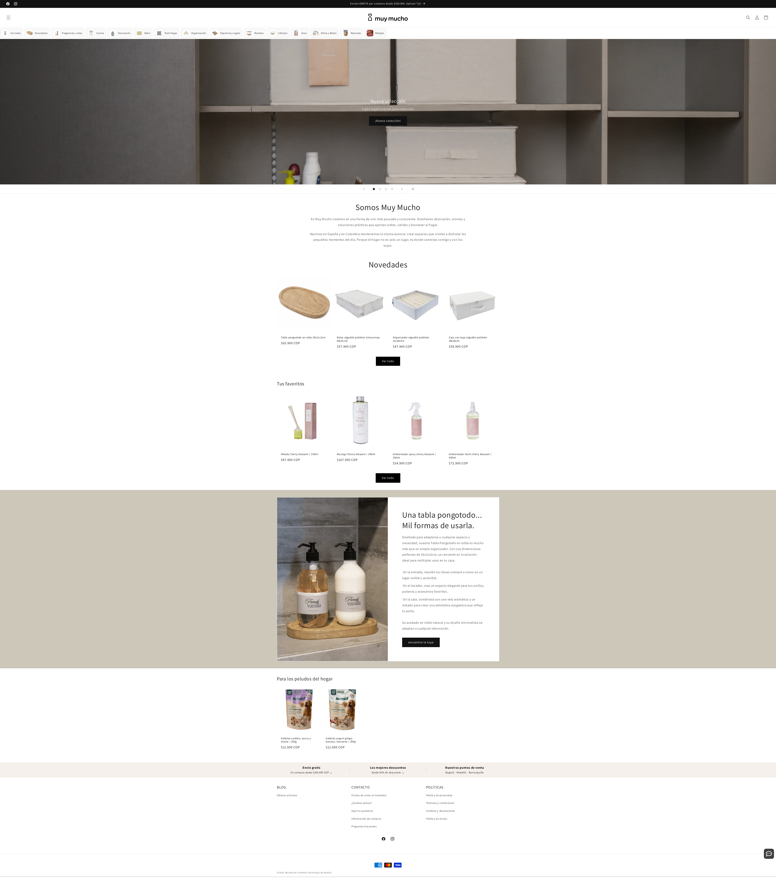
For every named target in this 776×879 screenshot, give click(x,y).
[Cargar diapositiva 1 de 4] (374, 189)
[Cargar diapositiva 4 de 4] (392, 189)
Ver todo (388, 361)
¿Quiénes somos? (361, 803)
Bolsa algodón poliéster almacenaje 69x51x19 (358, 339)
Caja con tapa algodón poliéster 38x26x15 (468, 339)
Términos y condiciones (440, 803)
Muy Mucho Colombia (296, 872)
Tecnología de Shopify (320, 872)
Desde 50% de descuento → (388, 772)
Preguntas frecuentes (363, 826)
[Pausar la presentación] (412, 189)
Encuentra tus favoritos (388, 116)
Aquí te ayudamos (362, 811)
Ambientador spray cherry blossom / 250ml (414, 456)
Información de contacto (366, 818)
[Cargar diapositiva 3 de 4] (386, 189)
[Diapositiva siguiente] (401, 189)
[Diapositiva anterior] (364, 189)
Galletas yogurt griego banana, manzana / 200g (341, 740)
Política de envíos (436, 818)
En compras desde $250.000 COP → (311, 772)
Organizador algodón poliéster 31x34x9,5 (411, 339)
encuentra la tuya (421, 642)
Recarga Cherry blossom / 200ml (356, 454)
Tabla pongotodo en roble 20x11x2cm (303, 337)
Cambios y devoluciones (440, 811)
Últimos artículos (287, 795)
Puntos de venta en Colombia (368, 795)
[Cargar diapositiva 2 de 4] (380, 189)
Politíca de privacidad (439, 795)
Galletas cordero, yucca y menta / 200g (296, 740)
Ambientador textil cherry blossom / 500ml (470, 456)
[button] (8, 17)
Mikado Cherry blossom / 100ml (299, 454)
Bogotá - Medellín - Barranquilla (464, 772)
